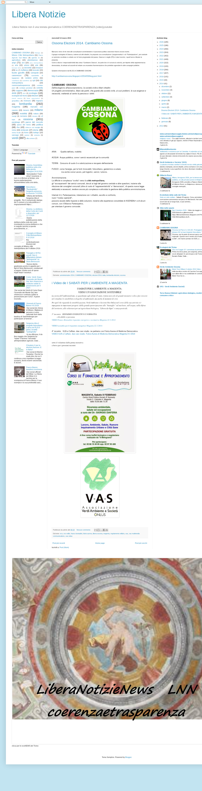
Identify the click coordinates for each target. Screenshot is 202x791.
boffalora (24, 70)
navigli (14, 116)
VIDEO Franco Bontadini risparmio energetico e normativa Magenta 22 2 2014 (83, 320)
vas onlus (69, 536)
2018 (161, 70)
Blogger (128, 757)
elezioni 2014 (97, 275)
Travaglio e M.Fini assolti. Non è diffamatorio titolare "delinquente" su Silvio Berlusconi (34, 257)
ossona (122, 275)
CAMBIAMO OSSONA (83, 275)
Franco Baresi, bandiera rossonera (34, 368)
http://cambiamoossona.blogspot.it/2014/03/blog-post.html (76, 76)
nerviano (23, 116)
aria (16, 65)
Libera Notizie (39, 14)
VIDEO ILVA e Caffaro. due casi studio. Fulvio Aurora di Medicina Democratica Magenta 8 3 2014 (93, 334)
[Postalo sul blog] (98, 271)
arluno (26, 65)
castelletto (25, 80)
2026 (161, 42)
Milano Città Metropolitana (23, 55)
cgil (33, 80)
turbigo (36, 133)
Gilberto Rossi (166, 175)
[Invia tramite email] (95, 271)
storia (35, 130)
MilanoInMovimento (168, 149)
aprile (164, 104)
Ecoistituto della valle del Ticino (173, 195)
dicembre (165, 87)
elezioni (34, 95)
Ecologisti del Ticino (168, 247)
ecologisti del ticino (19, 96)
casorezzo (16, 75)
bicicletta (27, 68)
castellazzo (15, 80)
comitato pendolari (26, 88)
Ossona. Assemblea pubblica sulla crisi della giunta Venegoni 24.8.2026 (34, 168)
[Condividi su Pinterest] (106, 271)
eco (61, 533)
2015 (161, 80)
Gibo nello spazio (167, 208)
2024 (161, 49)
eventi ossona (17, 98)
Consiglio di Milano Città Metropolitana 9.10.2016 (34, 235)
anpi (14, 62)
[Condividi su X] (101, 271)
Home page (100, 543)
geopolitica (15, 101)
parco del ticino (24, 125)
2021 (161, 59)
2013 (161, 126)
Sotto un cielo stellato (167, 197)
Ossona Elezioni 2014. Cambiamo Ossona (82, 43)
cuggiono (19, 91)
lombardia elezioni (112, 275)
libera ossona (97, 533)
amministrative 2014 (67, 275)
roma (14, 130)
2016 (161, 77)
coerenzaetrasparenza (21, 85)
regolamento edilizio (117, 533)
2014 (161, 84)
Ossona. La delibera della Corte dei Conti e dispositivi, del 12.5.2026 (34, 212)
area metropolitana (36, 63)
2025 (161, 45)
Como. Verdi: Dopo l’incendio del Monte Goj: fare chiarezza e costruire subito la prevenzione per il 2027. (34, 282)
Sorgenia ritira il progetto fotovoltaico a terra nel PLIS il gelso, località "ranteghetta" (34, 327)
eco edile (67, 533)
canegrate (35, 73)
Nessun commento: (84, 271)
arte (36, 65)
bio (17, 70)
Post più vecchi (141, 543)
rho (18, 127)
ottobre (164, 93)
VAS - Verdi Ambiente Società (172, 287)
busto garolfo (18, 72)
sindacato (24, 130)
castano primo (31, 78)
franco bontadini (76, 533)
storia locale (16, 132)
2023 (161, 52)
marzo (164, 107)
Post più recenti (58, 543)
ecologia (33, 93)
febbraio (165, 118)
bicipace (39, 68)
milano (38, 109)
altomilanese (32, 60)
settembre (165, 97)
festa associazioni (33, 98)
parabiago (16, 122)
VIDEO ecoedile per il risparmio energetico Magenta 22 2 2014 (77, 325)
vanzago (15, 135)
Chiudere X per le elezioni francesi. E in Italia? (33, 347)
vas (126, 533)
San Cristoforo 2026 (179, 210)
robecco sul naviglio (32, 127)
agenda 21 (35, 58)
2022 (161, 56)
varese (26, 135)
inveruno (27, 101)
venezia (37, 135)
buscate (36, 70)
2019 (161, 66)
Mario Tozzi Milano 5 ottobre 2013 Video (186, 269)
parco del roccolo (34, 122)
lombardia (25, 103)
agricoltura (16, 60)
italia (104, 275)
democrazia (33, 90)
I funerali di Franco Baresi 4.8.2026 (33, 304)
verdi (15, 138)
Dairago (37, 53)
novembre (165, 90)
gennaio (165, 122)
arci (23, 63)
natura (36, 114)
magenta (106, 533)
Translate (31, 154)
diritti (14, 93)
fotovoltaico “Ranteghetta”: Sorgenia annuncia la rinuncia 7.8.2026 (34, 190)
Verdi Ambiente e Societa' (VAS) (173, 162)
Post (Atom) (64, 547)
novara (34, 116)
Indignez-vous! (165, 138)
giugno (164, 100)
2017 (161, 73)
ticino (26, 133)
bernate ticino (16, 68)
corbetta (39, 88)
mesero (26, 110)
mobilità (23, 113)
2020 (161, 63)
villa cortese (30, 138)
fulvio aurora (87, 533)
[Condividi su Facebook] (103, 271)
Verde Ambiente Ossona (170, 267)
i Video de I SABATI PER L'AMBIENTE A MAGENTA (89, 283)
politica (39, 124)
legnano (39, 101)
